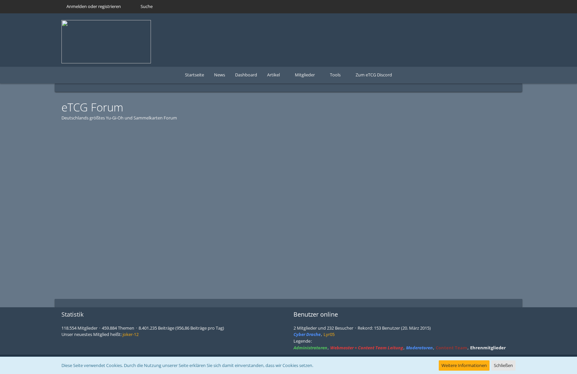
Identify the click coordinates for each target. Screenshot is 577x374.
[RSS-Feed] (513, 86)
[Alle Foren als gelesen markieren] (504, 86)
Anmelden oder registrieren (93, 6)
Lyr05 (329, 334)
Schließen (503, 365)
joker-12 (131, 334)
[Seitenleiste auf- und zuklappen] (492, 86)
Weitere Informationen (464, 365)
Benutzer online (316, 314)
